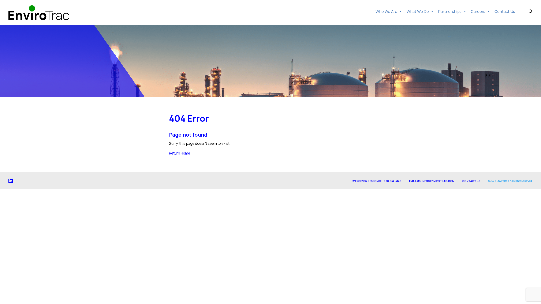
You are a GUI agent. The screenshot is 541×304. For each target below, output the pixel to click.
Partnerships (450, 11)
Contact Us (505, 11)
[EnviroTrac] (38, 12)
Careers (478, 11)
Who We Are (386, 11)
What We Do (418, 11)
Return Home (179, 153)
